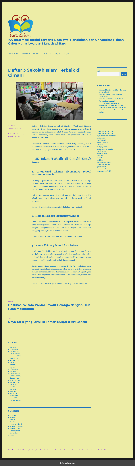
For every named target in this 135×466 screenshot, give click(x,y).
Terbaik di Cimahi (14, 136)
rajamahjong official (104, 171)
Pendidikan (13, 54)
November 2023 (15, 400)
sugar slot (54, 195)
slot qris (100, 145)
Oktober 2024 (14, 378)
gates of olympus (103, 142)
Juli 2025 (13, 362)
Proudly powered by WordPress (97, 450)
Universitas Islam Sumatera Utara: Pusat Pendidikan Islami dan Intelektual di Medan (112, 110)
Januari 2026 (14, 351)
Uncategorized (15, 431)
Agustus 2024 (14, 382)
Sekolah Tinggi (15, 428)
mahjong (100, 160)
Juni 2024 (13, 387)
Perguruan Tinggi (61, 54)
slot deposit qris (102, 151)
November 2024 (15, 376)
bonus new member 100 (105, 131)
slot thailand (101, 140)
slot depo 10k (84, 228)
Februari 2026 (14, 349)
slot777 (99, 158)
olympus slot (101, 169)
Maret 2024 (14, 393)
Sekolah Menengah (16, 426)
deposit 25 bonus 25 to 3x (62, 266)
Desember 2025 (15, 354)
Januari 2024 (14, 398)
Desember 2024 (15, 374)
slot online (107, 162)
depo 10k (100, 156)
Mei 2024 (13, 389)
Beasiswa (37, 54)
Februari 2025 (14, 369)
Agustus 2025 (14, 360)
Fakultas (47, 54)
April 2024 (13, 391)
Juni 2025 (13, 365)
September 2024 (15, 380)
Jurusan (12, 420)
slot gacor (100, 162)
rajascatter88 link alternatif (106, 136)
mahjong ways (102, 147)
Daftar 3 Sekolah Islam (16, 134)
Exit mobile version (67, 463)
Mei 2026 (13, 347)
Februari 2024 (14, 396)
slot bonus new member (105, 149)
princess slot (101, 167)
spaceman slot (102, 153)
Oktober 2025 (14, 358)
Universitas (25, 54)
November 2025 (15, 356)
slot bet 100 (101, 138)
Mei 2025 (13, 367)
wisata (12, 435)
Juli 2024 (13, 385)
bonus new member (104, 164)
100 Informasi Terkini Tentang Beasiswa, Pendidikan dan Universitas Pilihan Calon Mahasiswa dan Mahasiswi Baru (66, 41)
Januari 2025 (14, 371)
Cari (98, 71)
